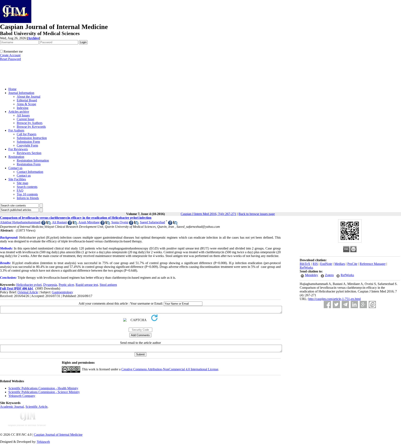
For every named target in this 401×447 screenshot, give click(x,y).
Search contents (27, 187)
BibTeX (305, 264)
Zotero (329, 275)
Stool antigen (108, 284)
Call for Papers (26, 134)
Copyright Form (27, 145)
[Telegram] (345, 304)
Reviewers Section (29, 153)
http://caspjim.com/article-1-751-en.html (334, 299)
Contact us (15, 168)
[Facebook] (327, 304)
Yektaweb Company (21, 396)
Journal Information (21, 93)
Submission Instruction (32, 138)
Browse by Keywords (31, 126)
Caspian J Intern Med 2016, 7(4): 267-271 (208, 214)
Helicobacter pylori (29, 284)
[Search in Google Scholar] (43, 223)
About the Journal (28, 96)
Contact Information (30, 171)
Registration (16, 156)
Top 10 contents (27, 194)
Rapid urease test (87, 284)
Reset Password (10, 59)
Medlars (339, 264)
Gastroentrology (62, 292)
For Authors (16, 130)
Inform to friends (28, 198)
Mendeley (311, 275)
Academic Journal (12, 406)
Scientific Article (36, 406)
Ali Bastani (59, 222)
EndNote (326, 264)
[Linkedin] (354, 304)
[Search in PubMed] (48, 223)
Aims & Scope (26, 104)
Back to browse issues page (257, 214)
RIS (315, 264)
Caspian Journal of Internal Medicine (58, 434)
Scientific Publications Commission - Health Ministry (43, 388)
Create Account (10, 55)
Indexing (22, 108)
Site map (22, 183)
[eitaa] (372, 304)
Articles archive (18, 111)
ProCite (352, 264)
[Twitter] (336, 304)
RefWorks (306, 267)
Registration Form (29, 164)
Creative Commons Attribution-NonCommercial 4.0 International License (169, 369)
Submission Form (28, 141)
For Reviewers (18, 149)
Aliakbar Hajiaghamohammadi (20, 222)
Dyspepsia (50, 284)
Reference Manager (373, 264)
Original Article (28, 292)
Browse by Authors (29, 123)
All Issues (23, 115)
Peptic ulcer (66, 284)
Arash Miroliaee (89, 222)
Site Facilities (17, 179)
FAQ (20, 190)
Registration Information (33, 160)
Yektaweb (43, 441)
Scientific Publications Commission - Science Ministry (44, 392)
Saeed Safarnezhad (152, 222)
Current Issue (25, 119)
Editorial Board (27, 100)
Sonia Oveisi (119, 222)
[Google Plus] (363, 304)
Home (12, 89)
